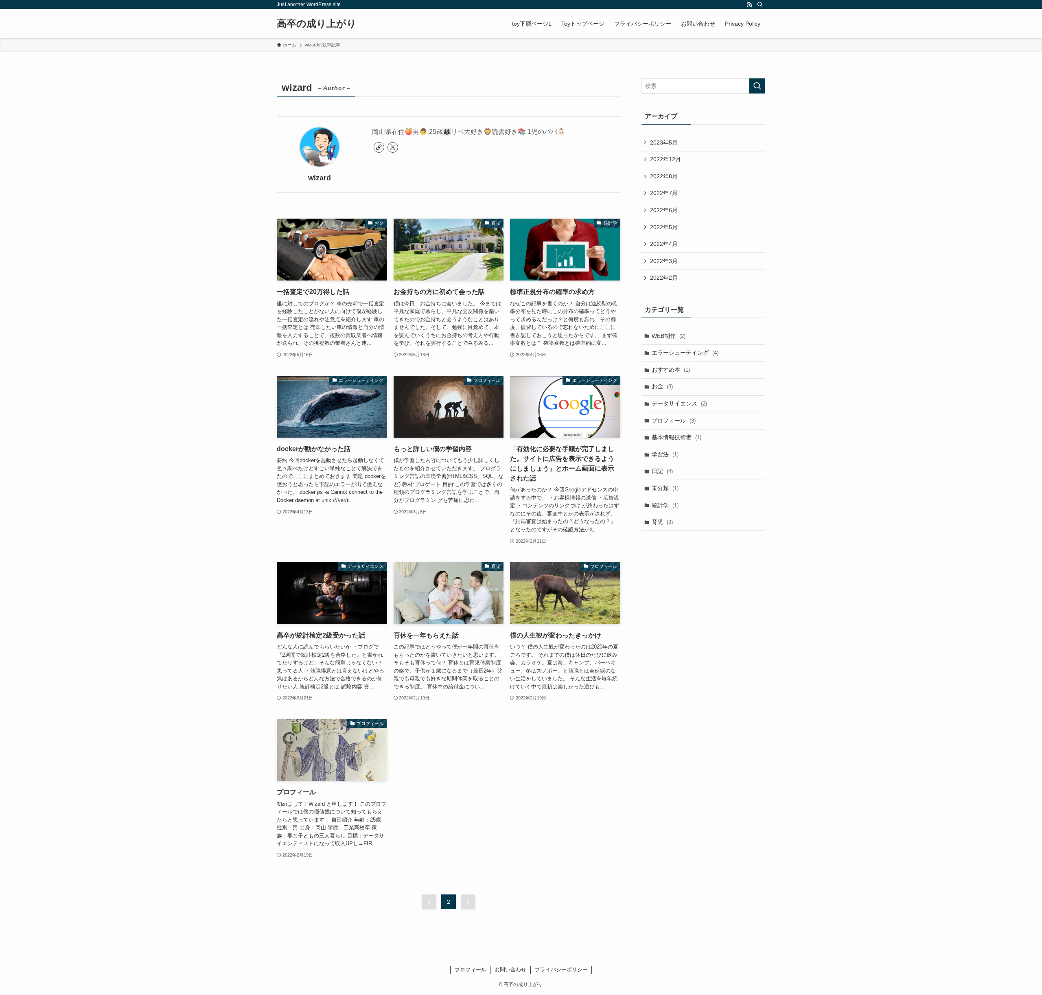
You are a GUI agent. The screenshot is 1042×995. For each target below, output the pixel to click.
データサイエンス (679, 403)
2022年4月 (664, 244)
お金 (662, 386)
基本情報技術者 (676, 437)
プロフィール (674, 420)
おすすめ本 (671, 369)
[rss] (749, 4)
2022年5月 (664, 227)
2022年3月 (664, 261)
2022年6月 (664, 210)
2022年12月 (665, 159)
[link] (379, 147)
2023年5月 (664, 142)
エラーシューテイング (685, 352)
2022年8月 (664, 176)
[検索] (760, 4)
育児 (662, 522)
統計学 (665, 505)
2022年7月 (664, 193)
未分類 (665, 488)
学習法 (665, 454)
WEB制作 (668, 336)
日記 (662, 471)
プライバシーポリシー (561, 970)
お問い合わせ (510, 970)
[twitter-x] (392, 147)
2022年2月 (664, 277)
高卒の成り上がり (317, 23)
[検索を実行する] (757, 86)
